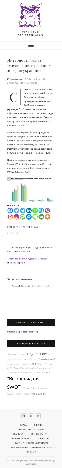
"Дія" (34, 372)
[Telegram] (22, 210)
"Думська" (12, 359)
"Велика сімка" (43, 372)
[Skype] (41, 210)
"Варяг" (41, 364)
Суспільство (43, 438)
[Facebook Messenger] (29, 217)
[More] (47, 217)
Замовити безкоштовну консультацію (31, 447)
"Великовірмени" (24, 394)
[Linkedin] (29, 210)
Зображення (16, 79)
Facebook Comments (21, 286)
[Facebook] (10, 210)
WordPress (31, 464)
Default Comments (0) (40, 286)
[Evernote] (35, 217)
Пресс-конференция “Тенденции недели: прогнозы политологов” (30, 249)
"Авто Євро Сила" (29, 368)
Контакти (31, 452)
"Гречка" (17, 368)
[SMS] (22, 217)
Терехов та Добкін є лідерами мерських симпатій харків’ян (27, 260)
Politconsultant (33, 79)
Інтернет (12, 233)
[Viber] (47, 210)
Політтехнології (31, 227)
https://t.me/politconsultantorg (22, 331)
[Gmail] (10, 217)
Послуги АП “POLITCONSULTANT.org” (31, 443)
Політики (18, 434)
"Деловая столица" (16, 354)
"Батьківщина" (46, 359)
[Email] (41, 217)
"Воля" (33, 363)
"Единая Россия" (39, 354)
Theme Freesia (35, 460)
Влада (23, 425)
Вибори (38, 425)
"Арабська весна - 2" (27, 359)
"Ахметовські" (45, 368)
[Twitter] (16, 210)
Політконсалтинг (39, 434)
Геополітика (24, 429)
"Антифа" (27, 388)
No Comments (30, 83)
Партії (41, 429)
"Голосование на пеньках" (19, 372)
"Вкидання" (39, 393)
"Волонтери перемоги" (17, 364)
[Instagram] (16, 217)
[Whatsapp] (35, 210)
